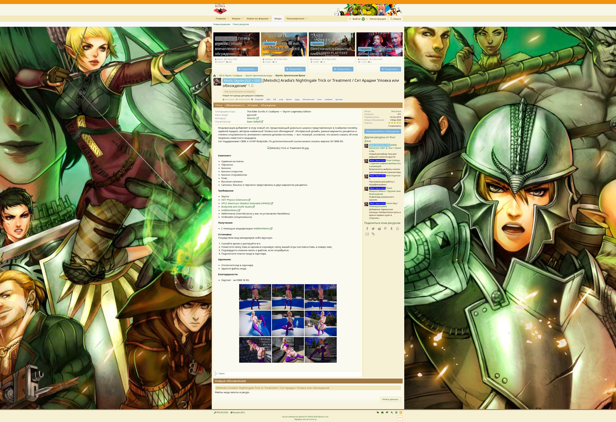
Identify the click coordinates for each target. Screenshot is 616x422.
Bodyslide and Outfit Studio (236, 206)
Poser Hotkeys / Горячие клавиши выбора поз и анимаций (385, 163)
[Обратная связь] (382, 412)
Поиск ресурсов (241, 24)
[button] (228, 18)
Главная (221, 18)
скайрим (328, 99)
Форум (236, 18)
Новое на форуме (257, 18)
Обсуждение (268, 105)
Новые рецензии (221, 24)
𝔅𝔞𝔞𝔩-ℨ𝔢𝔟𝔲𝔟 (229, 99)
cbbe (268, 99)
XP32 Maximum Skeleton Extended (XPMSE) (245, 203)
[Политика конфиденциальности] (392, 412)
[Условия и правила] (387, 412)
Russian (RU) (238, 412)
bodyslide (259, 99)
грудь (297, 99)
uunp (281, 99)
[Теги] (378, 412)
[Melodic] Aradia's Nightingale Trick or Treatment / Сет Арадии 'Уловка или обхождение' (273, 388)
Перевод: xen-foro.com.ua (305, 419)
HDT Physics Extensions (234, 199)
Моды (278, 18)
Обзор (218, 105)
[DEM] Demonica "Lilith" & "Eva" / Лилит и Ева (385, 147)
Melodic (251, 118)
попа (319, 99)
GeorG (220, 59)
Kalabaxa (269, 59)
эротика (339, 99)
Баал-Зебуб (253, 121)
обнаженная (308, 99)
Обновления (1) (235, 105)
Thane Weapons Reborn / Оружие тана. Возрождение (385, 191)
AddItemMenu (229, 210)
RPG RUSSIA (222, 412)
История (253, 105)
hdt (274, 99)
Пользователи (295, 18)
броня (289, 99)
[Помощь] (396, 412)
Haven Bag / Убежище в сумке (383, 205)
